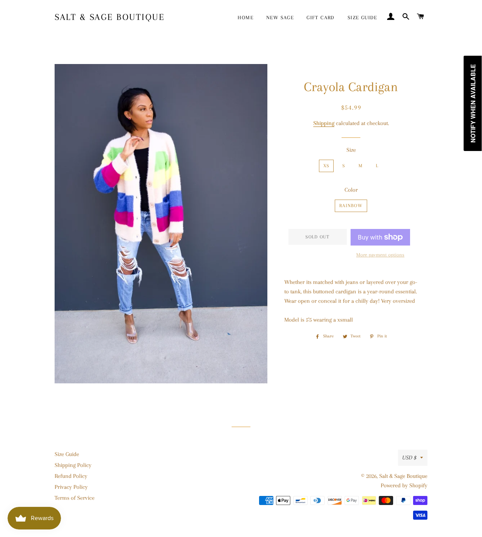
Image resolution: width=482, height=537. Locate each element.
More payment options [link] (380, 255)
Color (351, 189)
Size (351, 149)
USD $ (409, 457)
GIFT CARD (321, 17)
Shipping (323, 123)
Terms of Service (75, 497)
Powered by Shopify (404, 485)
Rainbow (351, 205)
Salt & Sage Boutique (110, 17)
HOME (245, 17)
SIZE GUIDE (362, 17)
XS (326, 165)
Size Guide (67, 454)
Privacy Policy (71, 487)
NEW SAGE (280, 17)
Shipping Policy (73, 465)
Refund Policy (71, 476)
